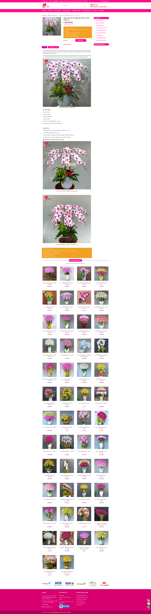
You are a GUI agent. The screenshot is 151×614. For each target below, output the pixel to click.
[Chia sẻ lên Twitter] (68, 44)
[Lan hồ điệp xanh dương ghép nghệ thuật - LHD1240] (84, 345)
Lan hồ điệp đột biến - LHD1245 (67, 355)
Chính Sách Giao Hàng (82, 599)
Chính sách (101, 10)
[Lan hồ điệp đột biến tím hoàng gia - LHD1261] (67, 321)
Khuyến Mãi (79, 604)
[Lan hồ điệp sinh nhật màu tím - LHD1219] (101, 418)
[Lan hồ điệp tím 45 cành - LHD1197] (49, 442)
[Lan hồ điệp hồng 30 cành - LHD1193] (101, 466)
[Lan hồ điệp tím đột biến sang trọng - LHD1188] (67, 538)
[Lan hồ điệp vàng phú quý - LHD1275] (49, 297)
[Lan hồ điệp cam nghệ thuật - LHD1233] (49, 394)
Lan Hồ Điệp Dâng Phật (101, 37)
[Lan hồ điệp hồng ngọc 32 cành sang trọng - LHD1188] (84, 538)
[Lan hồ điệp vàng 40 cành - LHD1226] (101, 369)
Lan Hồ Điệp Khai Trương (101, 27)
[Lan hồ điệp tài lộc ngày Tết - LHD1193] (67, 394)
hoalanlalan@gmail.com (48, 606)
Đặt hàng (95, 5)
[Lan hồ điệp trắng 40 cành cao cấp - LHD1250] (49, 345)
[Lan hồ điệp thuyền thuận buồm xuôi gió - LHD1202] (67, 490)
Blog (61, 599)
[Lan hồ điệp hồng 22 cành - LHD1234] (67, 369)
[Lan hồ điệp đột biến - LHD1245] (67, 345)
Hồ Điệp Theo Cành (100, 22)
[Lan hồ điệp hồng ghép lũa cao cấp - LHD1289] (49, 273)
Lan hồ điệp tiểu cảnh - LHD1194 (49, 523)
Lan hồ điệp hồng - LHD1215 (49, 499)
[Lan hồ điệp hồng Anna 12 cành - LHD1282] (67, 273)
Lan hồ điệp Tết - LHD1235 (84, 403)
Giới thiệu (62, 595)
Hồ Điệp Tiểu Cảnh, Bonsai (101, 40)
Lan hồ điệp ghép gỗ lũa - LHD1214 (67, 451)
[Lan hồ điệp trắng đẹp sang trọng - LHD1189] (49, 538)
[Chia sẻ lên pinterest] (69, 44)
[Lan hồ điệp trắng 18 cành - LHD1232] (84, 369)
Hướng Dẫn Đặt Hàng (81, 595)
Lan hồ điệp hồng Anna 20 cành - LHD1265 (13, 609)
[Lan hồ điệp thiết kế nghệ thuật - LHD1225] (84, 418)
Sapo (69, 612)
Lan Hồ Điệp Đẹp (99, 20)
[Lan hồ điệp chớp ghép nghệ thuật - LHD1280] (84, 273)
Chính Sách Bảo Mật (81, 602)
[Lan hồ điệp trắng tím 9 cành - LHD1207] (101, 442)
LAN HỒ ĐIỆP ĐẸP (57, 10)
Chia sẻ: (65, 44)
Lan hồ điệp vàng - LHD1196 (84, 499)
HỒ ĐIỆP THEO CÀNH (76, 10)
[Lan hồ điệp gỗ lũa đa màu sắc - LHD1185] (49, 562)
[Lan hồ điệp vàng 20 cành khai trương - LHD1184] (67, 562)
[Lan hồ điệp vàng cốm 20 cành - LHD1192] (67, 514)
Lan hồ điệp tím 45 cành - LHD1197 (50, 451)
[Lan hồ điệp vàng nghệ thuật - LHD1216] (67, 418)
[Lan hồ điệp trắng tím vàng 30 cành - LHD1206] (84, 466)
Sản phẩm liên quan (75, 260)
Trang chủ (44, 10)
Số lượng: (65, 40)
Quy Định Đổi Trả (80, 601)
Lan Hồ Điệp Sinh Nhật (101, 30)
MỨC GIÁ (95, 10)
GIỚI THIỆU (50, 10)
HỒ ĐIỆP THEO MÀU (66, 10)
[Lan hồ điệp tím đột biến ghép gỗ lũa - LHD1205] (49, 369)
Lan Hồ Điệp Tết (99, 35)
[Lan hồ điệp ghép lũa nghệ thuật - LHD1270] (84, 297)
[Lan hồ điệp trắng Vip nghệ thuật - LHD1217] (67, 466)
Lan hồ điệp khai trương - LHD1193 (50, 427)
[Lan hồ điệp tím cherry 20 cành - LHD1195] (101, 490)
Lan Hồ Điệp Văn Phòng (101, 32)
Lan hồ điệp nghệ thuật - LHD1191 (84, 523)
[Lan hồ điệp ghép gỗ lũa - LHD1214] (67, 442)
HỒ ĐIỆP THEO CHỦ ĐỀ (87, 10)
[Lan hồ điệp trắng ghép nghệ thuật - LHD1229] (101, 345)
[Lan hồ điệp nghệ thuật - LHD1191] (84, 514)
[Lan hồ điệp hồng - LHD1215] (49, 490)
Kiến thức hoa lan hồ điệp (65, 597)
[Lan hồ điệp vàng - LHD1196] (84, 490)
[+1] (70, 44)
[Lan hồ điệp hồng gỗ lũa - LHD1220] (84, 442)
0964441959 (55, 1)
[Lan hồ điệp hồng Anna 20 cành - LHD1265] (49, 321)
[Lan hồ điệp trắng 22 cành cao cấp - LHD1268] (101, 297)
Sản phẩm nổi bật (100, 44)
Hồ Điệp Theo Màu (100, 25)
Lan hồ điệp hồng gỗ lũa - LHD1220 (84, 451)
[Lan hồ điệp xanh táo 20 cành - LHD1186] (101, 538)
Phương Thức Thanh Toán (82, 597)
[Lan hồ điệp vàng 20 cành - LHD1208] (49, 466)
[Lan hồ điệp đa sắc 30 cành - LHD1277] (101, 273)
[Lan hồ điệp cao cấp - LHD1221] (101, 394)
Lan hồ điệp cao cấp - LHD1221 (101, 403)
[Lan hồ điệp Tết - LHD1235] (84, 394)
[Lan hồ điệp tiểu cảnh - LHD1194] (49, 514)
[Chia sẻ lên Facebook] (67, 44)
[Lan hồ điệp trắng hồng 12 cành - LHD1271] (67, 297)
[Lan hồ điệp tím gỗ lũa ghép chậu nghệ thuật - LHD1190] (101, 514)
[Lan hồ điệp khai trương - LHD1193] (49, 418)
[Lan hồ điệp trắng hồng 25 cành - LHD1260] (84, 321)
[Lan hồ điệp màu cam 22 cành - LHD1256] (101, 321)
